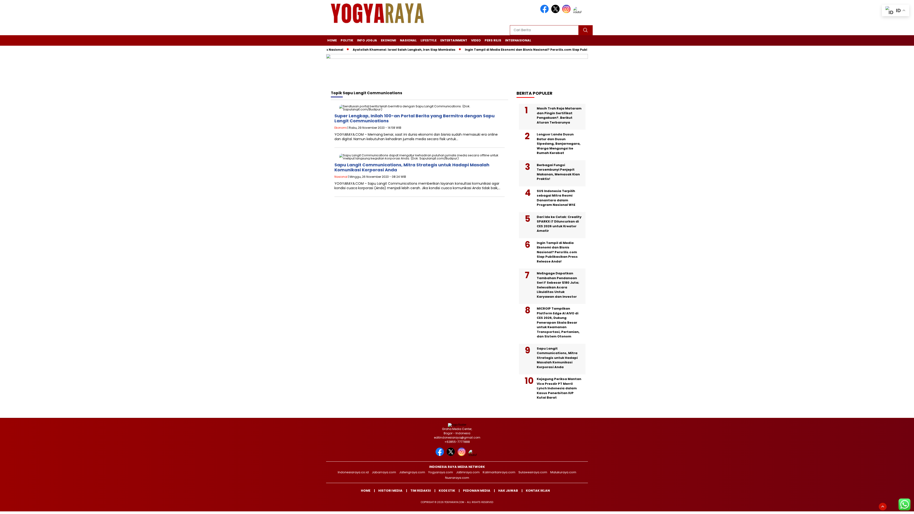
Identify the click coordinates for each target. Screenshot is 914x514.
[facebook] (545, 12)
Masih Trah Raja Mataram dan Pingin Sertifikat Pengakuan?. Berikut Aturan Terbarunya (559, 115)
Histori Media (390, 490)
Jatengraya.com (412, 472)
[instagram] (567, 12)
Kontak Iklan (538, 490)
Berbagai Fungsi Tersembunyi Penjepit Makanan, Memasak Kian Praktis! (558, 172)
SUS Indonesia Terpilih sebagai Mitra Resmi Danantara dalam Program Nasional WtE (556, 198)
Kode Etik (447, 490)
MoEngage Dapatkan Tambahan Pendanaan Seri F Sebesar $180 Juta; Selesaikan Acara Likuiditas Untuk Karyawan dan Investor (558, 285)
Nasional (408, 40)
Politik (347, 40)
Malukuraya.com (563, 472)
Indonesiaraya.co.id (353, 472)
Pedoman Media (476, 490)
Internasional (518, 40)
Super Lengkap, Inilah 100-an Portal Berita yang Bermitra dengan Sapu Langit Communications (414, 118)
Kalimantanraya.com (499, 472)
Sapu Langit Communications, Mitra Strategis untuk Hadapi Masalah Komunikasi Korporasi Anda (411, 167)
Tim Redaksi (420, 490)
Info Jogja (367, 40)
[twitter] (556, 12)
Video (476, 40)
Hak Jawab (508, 490)
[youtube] (578, 12)
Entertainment (453, 40)
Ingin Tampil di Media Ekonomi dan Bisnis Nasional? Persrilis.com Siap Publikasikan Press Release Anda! (530, 50)
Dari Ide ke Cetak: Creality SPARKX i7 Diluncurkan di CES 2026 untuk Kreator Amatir (559, 224)
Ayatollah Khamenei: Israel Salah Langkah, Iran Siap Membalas (385, 50)
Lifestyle (429, 40)
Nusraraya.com (457, 477)
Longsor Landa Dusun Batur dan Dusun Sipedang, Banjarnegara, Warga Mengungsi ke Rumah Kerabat (559, 143)
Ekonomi (388, 40)
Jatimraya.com (468, 472)
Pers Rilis (493, 40)
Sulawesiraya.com (532, 472)
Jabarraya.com (384, 472)
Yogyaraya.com (440, 472)
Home (332, 40)
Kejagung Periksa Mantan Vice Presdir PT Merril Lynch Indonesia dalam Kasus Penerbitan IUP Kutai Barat (559, 388)
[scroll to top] (883, 506)
